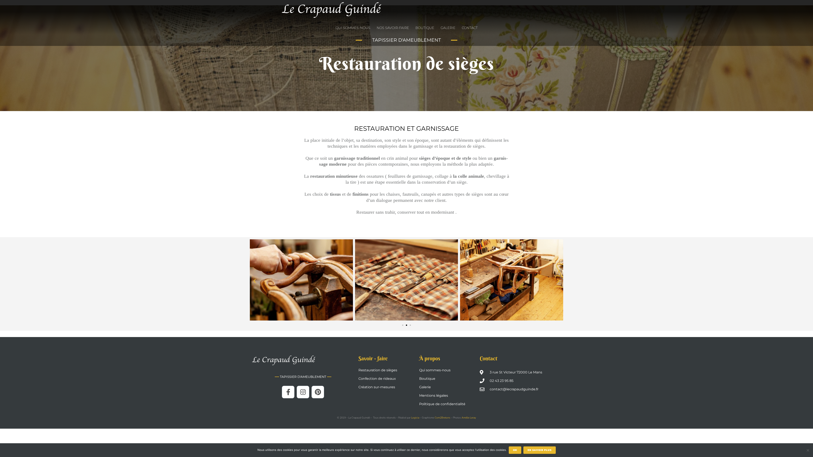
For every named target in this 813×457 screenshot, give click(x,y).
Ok (515, 450)
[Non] (808, 450)
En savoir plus (540, 450)
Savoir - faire (373, 358)
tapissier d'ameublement (406, 40)
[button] (254, 280)
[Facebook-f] (288, 392)
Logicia (415, 417)
